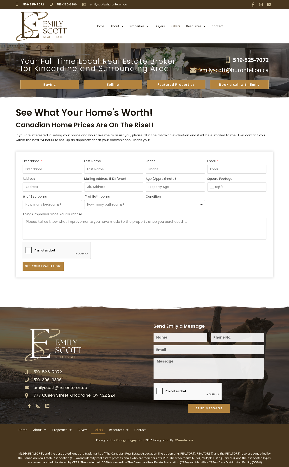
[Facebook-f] (253, 4)
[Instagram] (261, 4)
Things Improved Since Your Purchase (52, 214)
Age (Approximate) (161, 178)
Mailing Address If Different (105, 178)
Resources (193, 26)
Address (29, 178)
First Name (31, 161)
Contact (217, 26)
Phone (151, 161)
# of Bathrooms (97, 196)
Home (100, 26)
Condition (153, 196)
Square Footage (219, 178)
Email (212, 161)
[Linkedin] (269, 4)
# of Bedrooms (35, 196)
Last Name (92, 161)
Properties (136, 26)
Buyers (160, 26)
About (114, 26)
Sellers (175, 26)
